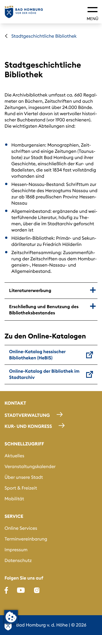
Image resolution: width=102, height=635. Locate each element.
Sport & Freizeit (21, 488)
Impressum (16, 550)
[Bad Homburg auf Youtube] (20, 590)
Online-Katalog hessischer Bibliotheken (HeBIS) (37, 355)
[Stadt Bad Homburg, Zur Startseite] (24, 12)
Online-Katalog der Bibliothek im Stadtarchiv (44, 374)
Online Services (21, 528)
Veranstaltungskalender (30, 466)
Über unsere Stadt (24, 477)
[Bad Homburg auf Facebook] (6, 590)
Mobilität (14, 499)
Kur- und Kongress (28, 426)
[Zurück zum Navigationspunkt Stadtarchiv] (6, 36)
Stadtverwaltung (27, 415)
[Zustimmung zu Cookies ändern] (11, 617)
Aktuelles (14, 456)
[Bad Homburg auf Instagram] (36, 590)
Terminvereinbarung (26, 539)
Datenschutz (18, 560)
